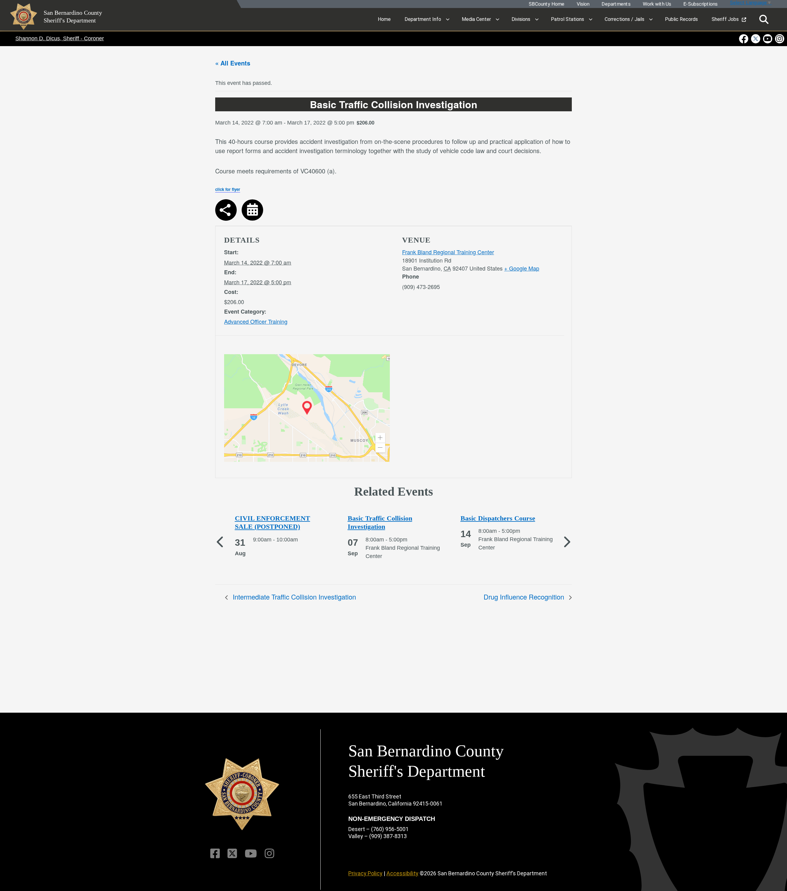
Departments (615, 4)
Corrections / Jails (624, 19)
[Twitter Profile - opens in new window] (756, 38)
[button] (380, 438)
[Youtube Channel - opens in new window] (768, 38)
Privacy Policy (365, 873)
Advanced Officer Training (255, 321)
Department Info (423, 19)
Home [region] (384, 19)
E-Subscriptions (700, 4)
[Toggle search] (764, 19)
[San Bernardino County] (242, 794)
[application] (307, 408)
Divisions (521, 19)
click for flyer (227, 189)
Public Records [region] (681, 19)
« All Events (232, 62)
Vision (582, 4)
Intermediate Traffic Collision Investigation (293, 596)
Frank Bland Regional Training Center (448, 252)
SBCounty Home (546, 4)
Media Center (476, 19)
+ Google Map (521, 268)
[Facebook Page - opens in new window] (744, 38)
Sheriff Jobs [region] (725, 19)
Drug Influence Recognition (525, 596)
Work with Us (657, 4)
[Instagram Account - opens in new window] (779, 38)
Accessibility (402, 873)
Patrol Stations (567, 19)
